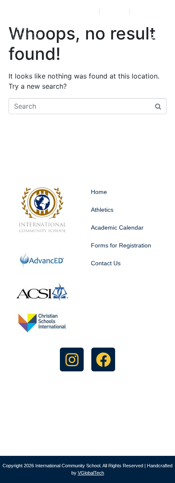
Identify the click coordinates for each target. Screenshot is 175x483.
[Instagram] (72, 359)
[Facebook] (103, 359)
